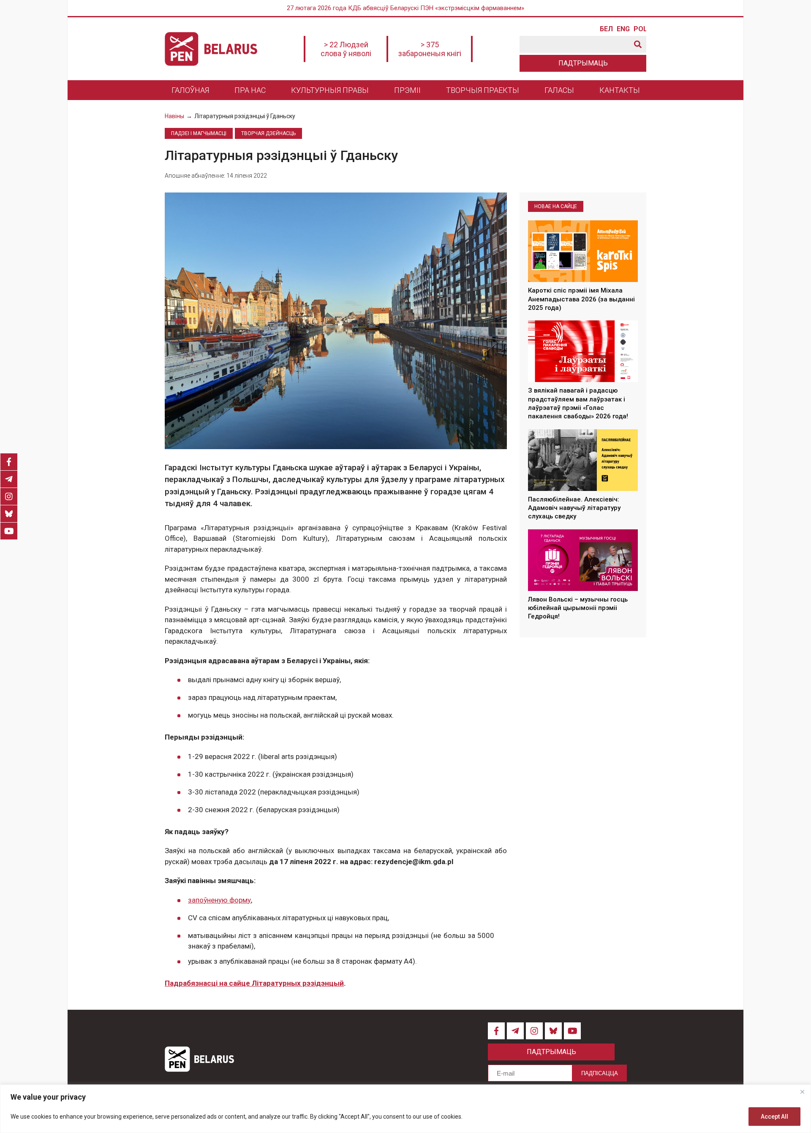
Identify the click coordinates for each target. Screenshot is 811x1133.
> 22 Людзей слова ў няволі (346, 49)
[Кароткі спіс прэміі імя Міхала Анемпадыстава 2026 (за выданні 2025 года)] (583, 251)
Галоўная (190, 90)
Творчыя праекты (482, 90)
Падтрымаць (583, 63)
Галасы (559, 90)
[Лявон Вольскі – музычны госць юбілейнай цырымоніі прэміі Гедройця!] (583, 560)
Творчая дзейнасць (268, 133)
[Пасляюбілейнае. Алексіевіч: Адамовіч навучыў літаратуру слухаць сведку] (583, 460)
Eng (623, 29)
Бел (606, 29)
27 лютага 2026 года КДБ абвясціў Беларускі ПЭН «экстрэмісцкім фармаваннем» (405, 8)
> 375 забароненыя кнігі (429, 49)
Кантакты (619, 90)
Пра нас (250, 90)
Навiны (174, 116)
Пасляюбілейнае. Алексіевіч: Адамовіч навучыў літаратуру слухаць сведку (574, 508)
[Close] (802, 1092)
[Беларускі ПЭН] (211, 49)
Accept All (774, 1116)
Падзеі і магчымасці (198, 133)
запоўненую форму (219, 900)
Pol (640, 29)
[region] (405, 1108)
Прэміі (407, 90)
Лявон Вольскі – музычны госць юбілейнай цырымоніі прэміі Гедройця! (578, 608)
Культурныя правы (330, 90)
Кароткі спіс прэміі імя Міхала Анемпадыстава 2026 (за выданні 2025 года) (581, 299)
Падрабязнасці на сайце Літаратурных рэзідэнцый (254, 983)
